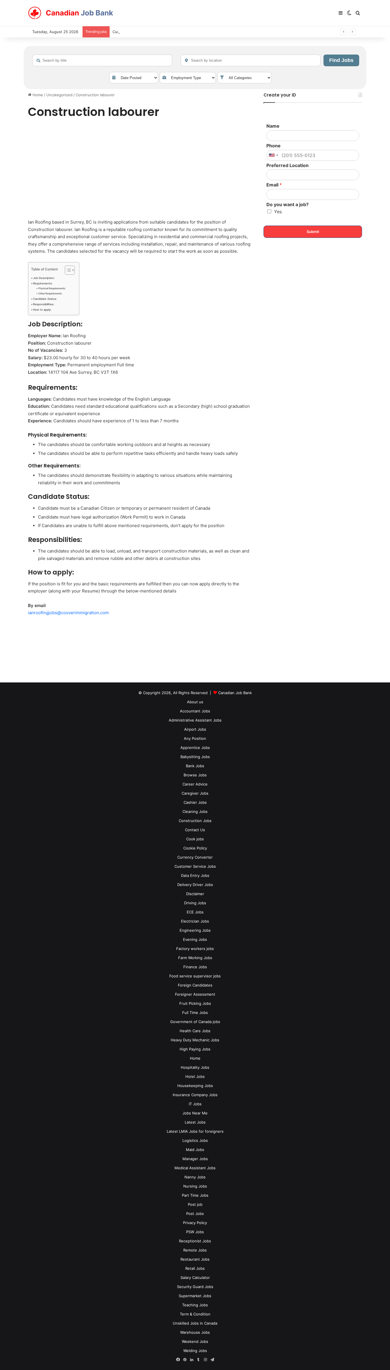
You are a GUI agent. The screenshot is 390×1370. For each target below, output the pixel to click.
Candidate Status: (45, 298)
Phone (273, 145)
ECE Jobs (195, 912)
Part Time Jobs (195, 1195)
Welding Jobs (195, 1350)
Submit (313, 231)
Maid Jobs (195, 1149)
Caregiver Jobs (195, 793)
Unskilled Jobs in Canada (195, 1323)
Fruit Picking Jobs (195, 1003)
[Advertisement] (139, 170)
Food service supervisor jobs (195, 976)
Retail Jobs (195, 1268)
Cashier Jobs (195, 802)
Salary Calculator (195, 1277)
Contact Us (195, 829)
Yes (278, 211)
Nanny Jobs (195, 1177)
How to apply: (42, 309)
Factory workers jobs (195, 948)
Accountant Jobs (195, 711)
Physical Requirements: (52, 288)
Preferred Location (287, 165)
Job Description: (44, 278)
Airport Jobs (195, 729)
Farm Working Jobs (195, 957)
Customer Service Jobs (195, 866)
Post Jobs (195, 1213)
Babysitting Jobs (195, 756)
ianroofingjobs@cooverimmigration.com (68, 612)
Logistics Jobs (195, 1140)
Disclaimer (195, 893)
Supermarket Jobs (195, 1295)
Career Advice (195, 784)
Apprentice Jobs (195, 747)
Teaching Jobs (195, 1305)
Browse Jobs (195, 775)
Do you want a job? (287, 204)
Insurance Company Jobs (195, 1094)
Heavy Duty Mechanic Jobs (195, 1040)
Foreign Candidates (195, 985)
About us (195, 702)
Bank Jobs (195, 766)
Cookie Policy (195, 848)
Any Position (195, 738)
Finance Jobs (195, 967)
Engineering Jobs (195, 930)
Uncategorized (59, 95)
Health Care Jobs (195, 1030)
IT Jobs (195, 1104)
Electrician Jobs (195, 921)
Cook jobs (195, 839)
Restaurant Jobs (195, 1259)
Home (37, 95)
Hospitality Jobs (195, 1067)
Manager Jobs (195, 1158)
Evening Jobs (195, 939)
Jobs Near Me (195, 1113)
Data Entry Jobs (195, 875)
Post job (195, 1204)
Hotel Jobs (195, 1076)
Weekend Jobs (195, 1341)
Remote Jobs (195, 1250)
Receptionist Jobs (195, 1241)
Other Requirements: (50, 293)
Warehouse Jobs (195, 1332)
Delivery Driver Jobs (195, 884)
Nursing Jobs (195, 1186)
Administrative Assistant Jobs (195, 720)
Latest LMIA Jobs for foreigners (195, 1131)
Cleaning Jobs (195, 811)
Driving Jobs (195, 903)
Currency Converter (195, 857)
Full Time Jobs (195, 1012)
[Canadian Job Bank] (71, 13)
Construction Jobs (195, 820)
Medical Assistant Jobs (195, 1168)
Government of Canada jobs (195, 1021)
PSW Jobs (195, 1232)
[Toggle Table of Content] (67, 270)
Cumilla (118, 31)
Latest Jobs (195, 1122)
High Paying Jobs (195, 1049)
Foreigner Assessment (195, 994)
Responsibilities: (43, 304)
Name (273, 126)
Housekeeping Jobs (195, 1085)
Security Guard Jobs (195, 1286)
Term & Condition (195, 1314)
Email (274, 185)
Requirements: (43, 283)
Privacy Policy (195, 1222)
